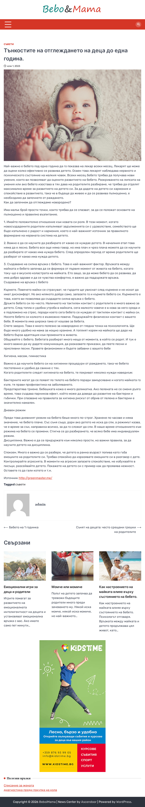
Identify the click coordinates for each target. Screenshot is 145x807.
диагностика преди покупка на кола (30, 790)
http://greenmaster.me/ (35, 478)
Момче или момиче (67, 587)
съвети (20, 484)
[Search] (138, 24)
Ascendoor (88, 802)
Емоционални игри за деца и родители (21, 589)
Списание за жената (19, 785)
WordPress (123, 802)
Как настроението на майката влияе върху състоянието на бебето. (118, 592)
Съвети (9, 44)
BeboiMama (47, 802)
